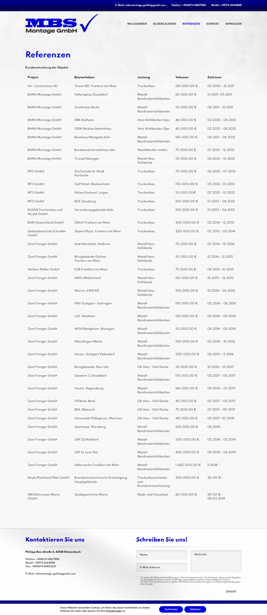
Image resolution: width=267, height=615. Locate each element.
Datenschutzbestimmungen (197, 582)
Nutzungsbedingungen (228, 582)
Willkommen (137, 24)
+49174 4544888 (231, 5)
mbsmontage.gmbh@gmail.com (145, 5)
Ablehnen (195, 609)
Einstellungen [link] (114, 611)
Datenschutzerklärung (165, 578)
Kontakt (212, 24)
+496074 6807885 (194, 5)
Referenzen (191, 24)
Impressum (233, 24)
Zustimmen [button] (171, 609)
